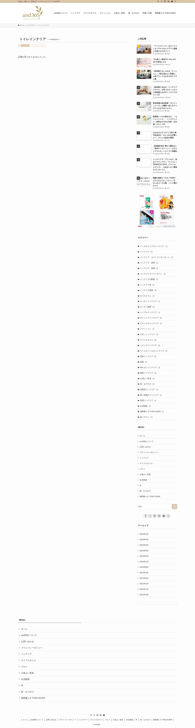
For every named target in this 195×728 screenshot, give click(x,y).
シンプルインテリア (150, 312)
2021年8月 (144, 578)
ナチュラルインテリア (151, 323)
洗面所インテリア (149, 389)
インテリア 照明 (149, 268)
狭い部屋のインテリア (151, 395)
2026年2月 (144, 534)
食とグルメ (146, 417)
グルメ (142, 469)
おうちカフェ (147, 296)
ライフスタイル (148, 340)
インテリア (25, 45)
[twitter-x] (161, 1)
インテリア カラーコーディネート (156, 257)
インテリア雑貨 (148, 290)
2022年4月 (144, 573)
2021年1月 (144, 589)
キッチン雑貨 (147, 307)
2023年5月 (144, 556)
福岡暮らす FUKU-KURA (152, 411)
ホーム (142, 436)
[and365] (32, 13)
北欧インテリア (148, 356)
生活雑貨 (145, 406)
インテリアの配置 (149, 279)
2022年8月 (144, 567)
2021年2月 (144, 584)
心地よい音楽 (147, 378)
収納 (143, 362)
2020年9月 (144, 595)
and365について (146, 441)
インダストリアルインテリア (153, 246)
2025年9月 (144, 539)
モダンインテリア (149, 334)
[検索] (175, 1)
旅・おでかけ (147, 384)
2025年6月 (144, 545)
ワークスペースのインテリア (153, 351)
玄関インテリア (148, 400)
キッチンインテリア (150, 301)
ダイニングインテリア (151, 318)
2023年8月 (144, 551)
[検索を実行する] (174, 506)
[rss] (168, 1)
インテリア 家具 (149, 263)
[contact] (172, 1)
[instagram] (165, 1)
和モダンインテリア (150, 367)
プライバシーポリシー (149, 452)
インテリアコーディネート (153, 274)
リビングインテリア (150, 345)
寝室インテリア (148, 373)
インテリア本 (147, 285)
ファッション (147, 329)
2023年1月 (144, 562)
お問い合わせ (145, 447)
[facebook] (158, 1)
